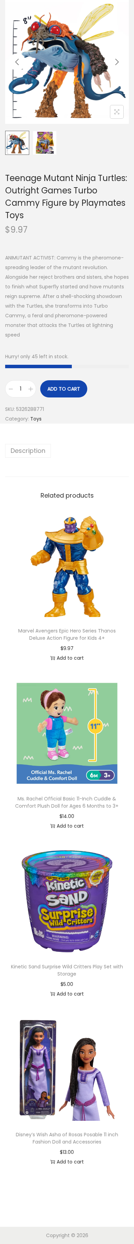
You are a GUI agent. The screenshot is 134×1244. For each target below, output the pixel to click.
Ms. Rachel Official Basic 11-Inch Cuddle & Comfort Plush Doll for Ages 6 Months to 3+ (67, 802)
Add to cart (63, 388)
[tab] (67, 451)
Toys (36, 418)
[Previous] (17, 62)
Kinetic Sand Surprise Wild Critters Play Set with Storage (67, 970)
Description (28, 450)
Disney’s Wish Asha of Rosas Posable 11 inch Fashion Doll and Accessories (67, 1138)
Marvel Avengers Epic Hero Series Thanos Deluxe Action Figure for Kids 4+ (67, 634)
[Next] (116, 62)
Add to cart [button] (70, 658)
